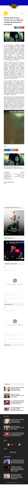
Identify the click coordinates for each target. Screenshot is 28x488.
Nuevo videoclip (14, 147)
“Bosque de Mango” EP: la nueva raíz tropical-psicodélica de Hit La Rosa (17, 409)
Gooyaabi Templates (14, 486)
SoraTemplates (13, 482)
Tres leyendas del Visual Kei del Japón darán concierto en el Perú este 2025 (17, 402)
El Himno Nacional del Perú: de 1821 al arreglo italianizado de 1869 (17, 389)
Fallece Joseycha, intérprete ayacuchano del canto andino (17, 395)
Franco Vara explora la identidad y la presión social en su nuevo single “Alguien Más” (17, 476)
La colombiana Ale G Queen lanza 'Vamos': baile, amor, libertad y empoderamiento (17, 461)
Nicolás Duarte (19, 45)
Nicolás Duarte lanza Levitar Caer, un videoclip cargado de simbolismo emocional (13, 167)
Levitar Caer (20, 47)
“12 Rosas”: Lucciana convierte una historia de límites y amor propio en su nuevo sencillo (17, 468)
